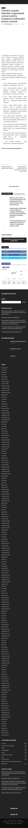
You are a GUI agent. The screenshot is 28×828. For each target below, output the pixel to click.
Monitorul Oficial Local (11, 823)
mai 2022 (3, 482)
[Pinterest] (9, 27)
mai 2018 (3, 591)
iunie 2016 (4, 642)
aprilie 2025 (4, 404)
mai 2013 (3, 726)
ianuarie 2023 (4, 464)
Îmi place (23, 251)
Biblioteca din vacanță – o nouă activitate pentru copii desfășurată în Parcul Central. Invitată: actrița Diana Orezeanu (18, 201)
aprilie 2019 (4, 566)
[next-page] (5, 230)
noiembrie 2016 (5, 631)
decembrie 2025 (5, 386)
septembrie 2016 (5, 636)
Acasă (2, 5)
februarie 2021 (5, 516)
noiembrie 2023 (5, 442)
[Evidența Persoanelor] (5, 350)
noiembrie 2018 (5, 577)
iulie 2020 (3, 532)
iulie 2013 (3, 721)
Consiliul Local (20, 820)
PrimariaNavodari (8, 24)
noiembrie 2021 (5, 496)
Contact (15, 822)
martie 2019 (4, 568)
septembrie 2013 (5, 717)
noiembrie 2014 (5, 685)
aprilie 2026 (4, 377)
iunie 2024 (4, 426)
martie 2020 (4, 541)
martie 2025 (4, 406)
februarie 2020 (5, 543)
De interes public (5, 822)
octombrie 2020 (5, 525)
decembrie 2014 (5, 683)
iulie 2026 (3, 370)
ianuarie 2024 (4, 437)
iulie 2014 (3, 694)
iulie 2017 (3, 613)
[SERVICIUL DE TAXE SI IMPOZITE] (5, 343)
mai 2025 (3, 401)
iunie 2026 (4, 372)
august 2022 (4, 476)
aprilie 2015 (4, 674)
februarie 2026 (5, 381)
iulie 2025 (3, 397)
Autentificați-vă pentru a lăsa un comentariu (14, 240)
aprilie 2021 (4, 512)
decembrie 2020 (5, 521)
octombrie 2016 (5, 633)
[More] (16, 27)
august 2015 (4, 665)
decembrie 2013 (5, 710)
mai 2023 (3, 455)
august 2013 (4, 719)
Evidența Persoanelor (15, 348)
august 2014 (4, 692)
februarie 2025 (5, 408)
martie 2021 (4, 514)
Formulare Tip (22, 822)
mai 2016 (3, 645)
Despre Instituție (11, 820)
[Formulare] (5, 357)
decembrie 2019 (5, 548)
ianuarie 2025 (4, 410)
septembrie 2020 (5, 527)
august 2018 (4, 584)
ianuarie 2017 (4, 627)
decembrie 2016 (5, 629)
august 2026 (4, 368)
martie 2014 (4, 703)
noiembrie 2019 (5, 550)
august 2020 (4, 530)
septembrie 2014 (5, 690)
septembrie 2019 (5, 555)
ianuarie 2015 (4, 681)
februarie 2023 (5, 462)
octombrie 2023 (5, 444)
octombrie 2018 (5, 579)
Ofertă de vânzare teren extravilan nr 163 (11, 332)
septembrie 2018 (5, 582)
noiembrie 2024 (5, 415)
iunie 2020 (4, 534)
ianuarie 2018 (4, 600)
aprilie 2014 (4, 701)
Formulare (12, 356)
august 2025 (4, 395)
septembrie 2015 (5, 663)
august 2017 (4, 611)
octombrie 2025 (5, 390)
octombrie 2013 (5, 714)
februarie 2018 (5, 597)
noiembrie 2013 (5, 712)
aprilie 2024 (4, 431)
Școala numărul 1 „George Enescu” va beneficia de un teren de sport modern (21, 169)
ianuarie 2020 (4, 545)
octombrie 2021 (5, 498)
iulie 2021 (3, 505)
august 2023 (4, 449)
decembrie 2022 (5, 467)
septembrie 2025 (5, 392)
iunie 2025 (4, 399)
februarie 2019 (5, 570)
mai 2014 (3, 699)
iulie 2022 (3, 478)
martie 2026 (4, 379)
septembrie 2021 (5, 500)
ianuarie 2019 (4, 573)
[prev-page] (2, 230)
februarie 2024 (5, 435)
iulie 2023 (3, 451)
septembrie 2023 (5, 446)
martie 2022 (4, 487)
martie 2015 (4, 676)
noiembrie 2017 (5, 604)
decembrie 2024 (5, 413)
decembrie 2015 (5, 656)
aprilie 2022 (4, 485)
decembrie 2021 (5, 494)
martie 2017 (4, 622)
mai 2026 (3, 374)
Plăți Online (19, 823)
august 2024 (4, 422)
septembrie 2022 (5, 473)
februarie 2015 (5, 678)
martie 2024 (4, 433)
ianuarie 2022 (4, 491)
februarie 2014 (5, 705)
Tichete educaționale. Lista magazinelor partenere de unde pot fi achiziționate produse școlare (13, 327)
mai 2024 (3, 428)
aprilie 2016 (4, 647)
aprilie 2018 (4, 593)
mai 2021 (3, 509)
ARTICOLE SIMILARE (7, 193)
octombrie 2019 (5, 552)
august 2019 (4, 557)
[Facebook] (2, 27)
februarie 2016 (5, 651)
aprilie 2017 (4, 620)
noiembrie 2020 (5, 523)
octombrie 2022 (5, 471)
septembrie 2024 (5, 419)
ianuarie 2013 (4, 735)
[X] (6, 27)
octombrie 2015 (5, 660)
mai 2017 (3, 618)
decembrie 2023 (5, 440)
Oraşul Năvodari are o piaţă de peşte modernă (7, 167)
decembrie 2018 (5, 575)
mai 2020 (3, 536)
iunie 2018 (4, 588)
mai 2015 (3, 672)
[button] (2, 2)
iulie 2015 (3, 667)
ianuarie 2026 (4, 383)
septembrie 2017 (5, 609)
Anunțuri (7, 5)
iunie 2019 (4, 561)
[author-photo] (14, 184)
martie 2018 (4, 595)
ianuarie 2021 (4, 518)
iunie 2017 (4, 615)
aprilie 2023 (4, 458)
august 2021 (4, 503)
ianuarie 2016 (4, 654)
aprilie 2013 (4, 728)
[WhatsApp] (13, 27)
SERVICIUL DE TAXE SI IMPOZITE (18, 341)
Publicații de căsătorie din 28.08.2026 (10, 317)
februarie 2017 (5, 624)
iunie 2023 (4, 453)
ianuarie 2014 (4, 708)
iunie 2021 (4, 507)
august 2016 (4, 638)
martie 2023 (4, 460)
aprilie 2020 (4, 539)
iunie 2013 (4, 723)
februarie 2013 (5, 732)
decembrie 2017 (5, 602)
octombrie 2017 (5, 606)
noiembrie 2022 (5, 469)
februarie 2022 (5, 489)
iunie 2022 (4, 480)
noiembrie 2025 (5, 388)
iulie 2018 (3, 586)
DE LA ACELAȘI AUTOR (19, 193)
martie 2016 (4, 649)
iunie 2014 (4, 696)
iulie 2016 (3, 640)
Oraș (12, 822)
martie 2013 (4, 730)
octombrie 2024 (5, 417)
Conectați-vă (22, 254)
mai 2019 (3, 564)
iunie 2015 (4, 669)
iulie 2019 (3, 559)
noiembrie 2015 (5, 658)
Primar (5, 820)
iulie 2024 (3, 424)
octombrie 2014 (5, 687)
